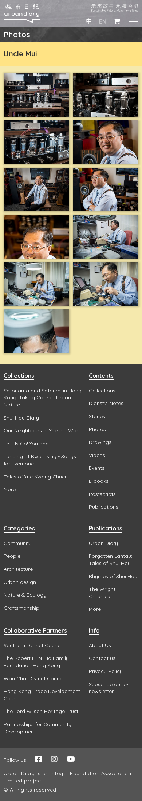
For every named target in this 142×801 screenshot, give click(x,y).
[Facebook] (38, 759)
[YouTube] (71, 759)
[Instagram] (54, 759)
